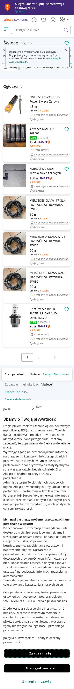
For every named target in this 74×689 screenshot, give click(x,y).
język (39, 406)
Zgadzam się (40, 653)
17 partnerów (27, 491)
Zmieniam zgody (37, 681)
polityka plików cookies (19, 638)
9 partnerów (43, 495)
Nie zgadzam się (40, 668)
